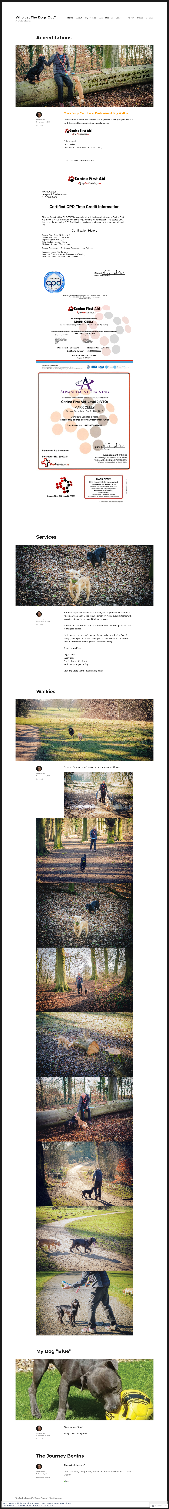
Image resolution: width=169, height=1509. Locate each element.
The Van (130, 18)
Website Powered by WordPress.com (48, 1498)
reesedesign (40, 119)
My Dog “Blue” (53, 1351)
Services (119, 18)
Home (70, 18)
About (79, 18)
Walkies (45, 691)
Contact (149, 18)
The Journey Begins (60, 1456)
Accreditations (106, 18)
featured (39, 125)
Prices (140, 18)
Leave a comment (43, 1477)
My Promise (90, 18)
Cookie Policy (49, 1505)
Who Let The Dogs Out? (36, 17)
